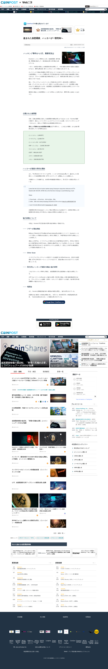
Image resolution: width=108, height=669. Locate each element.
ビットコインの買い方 (80, 452)
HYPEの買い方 (78, 471)
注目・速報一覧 (58, 533)
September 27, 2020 (51, 205)
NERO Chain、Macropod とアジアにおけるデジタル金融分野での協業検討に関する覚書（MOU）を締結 (23, 552)
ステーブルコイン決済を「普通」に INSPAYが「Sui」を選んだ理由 (86, 430)
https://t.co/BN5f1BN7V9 (69, 201)
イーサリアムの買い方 (80, 463)
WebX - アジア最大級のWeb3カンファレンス (77, 651)
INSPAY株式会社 (80, 428)
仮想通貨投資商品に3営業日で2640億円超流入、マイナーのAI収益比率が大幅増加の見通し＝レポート (24, 511)
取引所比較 (52, 9)
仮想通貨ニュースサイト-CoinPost (57, 658)
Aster (77, 435)
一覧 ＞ (105, 340)
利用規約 (88, 617)
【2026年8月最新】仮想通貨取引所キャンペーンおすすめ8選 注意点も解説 (36, 389)
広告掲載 (19, 617)
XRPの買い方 (78, 467)
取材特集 (31, 9)
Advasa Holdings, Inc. (82, 408)
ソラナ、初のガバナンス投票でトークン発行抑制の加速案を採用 (52, 510)
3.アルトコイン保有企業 (57, 538)
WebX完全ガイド (94, 6)
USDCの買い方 (78, 456)
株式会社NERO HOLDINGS (83, 419)
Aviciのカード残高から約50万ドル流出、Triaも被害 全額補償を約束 (24, 448)
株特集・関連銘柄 (39, 6)
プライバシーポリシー (65, 647)
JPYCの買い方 (78, 459)
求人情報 (42, 617)
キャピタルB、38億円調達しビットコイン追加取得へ (53, 448)
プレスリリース (41, 9)
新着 (8, 9)
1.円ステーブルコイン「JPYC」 (27, 538)
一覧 (94, 404)
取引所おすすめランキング (81, 448)
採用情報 (60, 9)
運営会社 (88, 647)
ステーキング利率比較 (28, 6)
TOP (2, 9)
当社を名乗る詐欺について (42, 647)
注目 (71, 44)
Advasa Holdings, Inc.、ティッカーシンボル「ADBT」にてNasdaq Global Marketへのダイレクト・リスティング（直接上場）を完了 (86, 412)
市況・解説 (15, 9)
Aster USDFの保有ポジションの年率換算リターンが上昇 (92, 551)
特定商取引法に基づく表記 (31, 651)
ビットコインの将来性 (7, 6)
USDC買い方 (17, 6)
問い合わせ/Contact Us (19, 647)
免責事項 (65, 617)
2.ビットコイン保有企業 (43, 538)
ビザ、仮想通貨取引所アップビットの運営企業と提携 (29, 482)
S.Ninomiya (27, 44)
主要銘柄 (23, 9)
